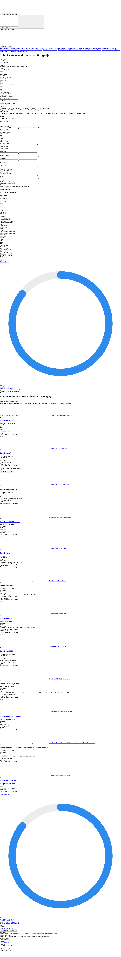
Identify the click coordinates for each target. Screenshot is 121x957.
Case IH (60, 50)
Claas (71, 50)
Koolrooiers (11, 50)
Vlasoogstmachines (21, 50)
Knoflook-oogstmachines (34, 50)
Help (7, 928)
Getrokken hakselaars (60, 48)
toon (2, 260)
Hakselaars (27, 48)
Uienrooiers (91, 48)
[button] (60, 38)
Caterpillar (66, 50)
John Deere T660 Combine (10, 522)
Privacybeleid (18, 933)
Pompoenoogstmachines (47, 48)
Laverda (94, 50)
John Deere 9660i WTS (8, 780)
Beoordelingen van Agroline (40, 933)
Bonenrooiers (4, 50)
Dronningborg (84, 50)
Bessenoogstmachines (102, 48)
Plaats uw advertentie (7, 471)
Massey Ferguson (102, 50)
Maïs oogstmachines (82, 48)
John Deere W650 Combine (10, 716)
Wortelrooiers (71, 48)
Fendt (90, 50)
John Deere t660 (6, 553)
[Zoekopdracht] (31, 21)
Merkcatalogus (52, 933)
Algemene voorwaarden (7, 933)
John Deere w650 (6, 586)
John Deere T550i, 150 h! (9, 684)
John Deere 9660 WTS (8, 489)
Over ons (2, 928)
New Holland (112, 50)
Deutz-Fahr (76, 50)
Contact (11, 928)
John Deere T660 (6, 651)
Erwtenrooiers (113, 48)
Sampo (118, 50)
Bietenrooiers (35, 48)
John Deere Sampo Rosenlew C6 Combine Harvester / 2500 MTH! (24, 747)
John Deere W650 (6, 420)
